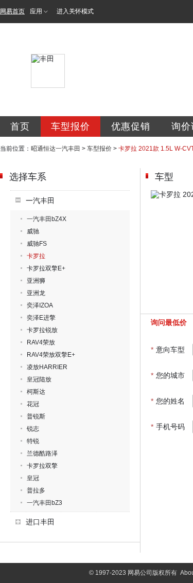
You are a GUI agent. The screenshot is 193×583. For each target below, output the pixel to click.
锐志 (33, 428)
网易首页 (12, 11)
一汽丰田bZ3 (44, 502)
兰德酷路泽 (42, 453)
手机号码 (168, 427)
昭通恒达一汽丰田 (55, 148)
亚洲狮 (36, 280)
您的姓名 (168, 401)
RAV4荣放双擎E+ (51, 354)
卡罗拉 (36, 256)
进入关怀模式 (75, 11)
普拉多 (36, 490)
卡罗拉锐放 (42, 330)
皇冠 (33, 478)
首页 (20, 126)
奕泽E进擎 (41, 317)
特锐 (33, 441)
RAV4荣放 (41, 342)
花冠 (33, 404)
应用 (36, 11)
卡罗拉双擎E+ (46, 268)
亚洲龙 (36, 293)
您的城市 (168, 375)
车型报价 (70, 126)
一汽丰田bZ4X (46, 219)
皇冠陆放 (39, 379)
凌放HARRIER (47, 367)
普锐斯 (36, 416)
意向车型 (168, 349)
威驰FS (37, 243)
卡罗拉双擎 (42, 465)
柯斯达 (36, 391)
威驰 (33, 231)
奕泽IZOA (40, 305)
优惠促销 (130, 126)
